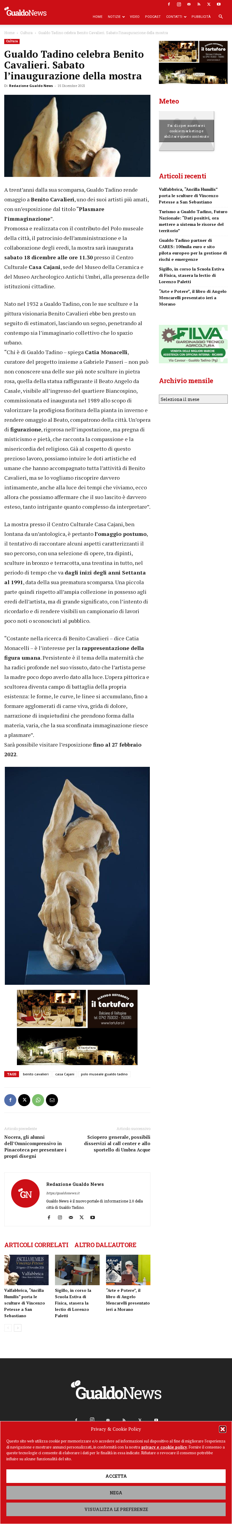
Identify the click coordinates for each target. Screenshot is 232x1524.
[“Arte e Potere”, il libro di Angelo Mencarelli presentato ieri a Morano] (128, 1270)
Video (135, 17)
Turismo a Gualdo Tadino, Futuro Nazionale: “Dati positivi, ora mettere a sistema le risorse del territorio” (193, 221)
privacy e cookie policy (164, 1447)
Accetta (116, 1476)
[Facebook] (168, 4)
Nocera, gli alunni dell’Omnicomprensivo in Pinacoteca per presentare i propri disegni (35, 1146)
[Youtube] (218, 4)
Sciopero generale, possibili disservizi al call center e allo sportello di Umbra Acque (117, 1143)
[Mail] (188, 4)
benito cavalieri (36, 1074)
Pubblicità (201, 17)
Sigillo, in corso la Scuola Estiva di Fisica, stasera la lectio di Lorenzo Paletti (73, 1303)
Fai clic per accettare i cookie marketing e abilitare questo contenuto (186, 131)
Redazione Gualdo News (31, 85)
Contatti (174, 17)
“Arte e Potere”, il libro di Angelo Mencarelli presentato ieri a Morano (193, 297)
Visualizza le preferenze (116, 1509)
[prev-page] (8, 1328)
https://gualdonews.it (62, 1193)
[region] (77, 877)
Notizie (114, 17)
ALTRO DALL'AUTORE (105, 1245)
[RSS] (198, 4)
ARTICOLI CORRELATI (36, 1245)
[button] (223, 1429)
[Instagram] (178, 4)
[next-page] (17, 1328)
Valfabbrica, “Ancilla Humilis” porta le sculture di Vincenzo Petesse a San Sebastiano (24, 1303)
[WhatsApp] (38, 1100)
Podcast (153, 17)
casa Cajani (64, 1074)
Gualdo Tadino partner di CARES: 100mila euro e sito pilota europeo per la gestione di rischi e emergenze (193, 249)
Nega (116, 1493)
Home (97, 17)
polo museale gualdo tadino (104, 1074)
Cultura (26, 32)
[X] (208, 4)
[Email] (52, 1100)
